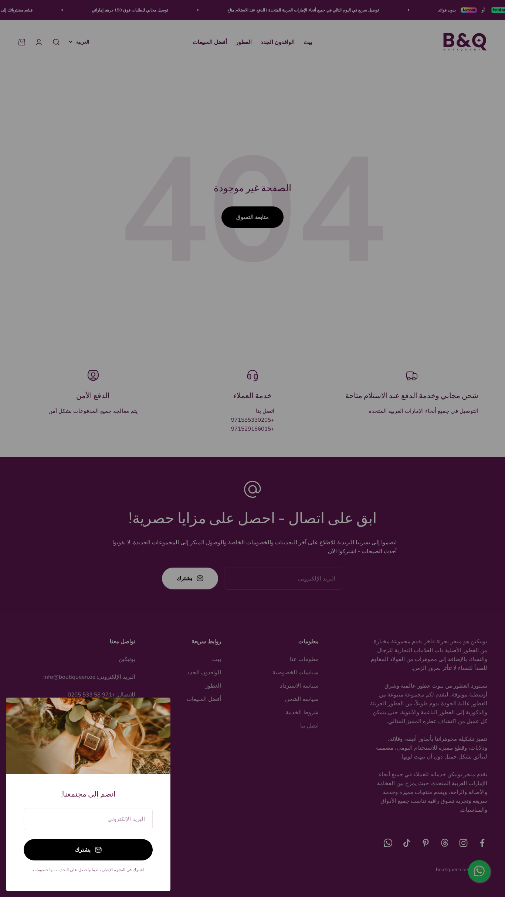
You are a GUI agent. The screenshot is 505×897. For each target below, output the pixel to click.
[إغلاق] (21, 712)
